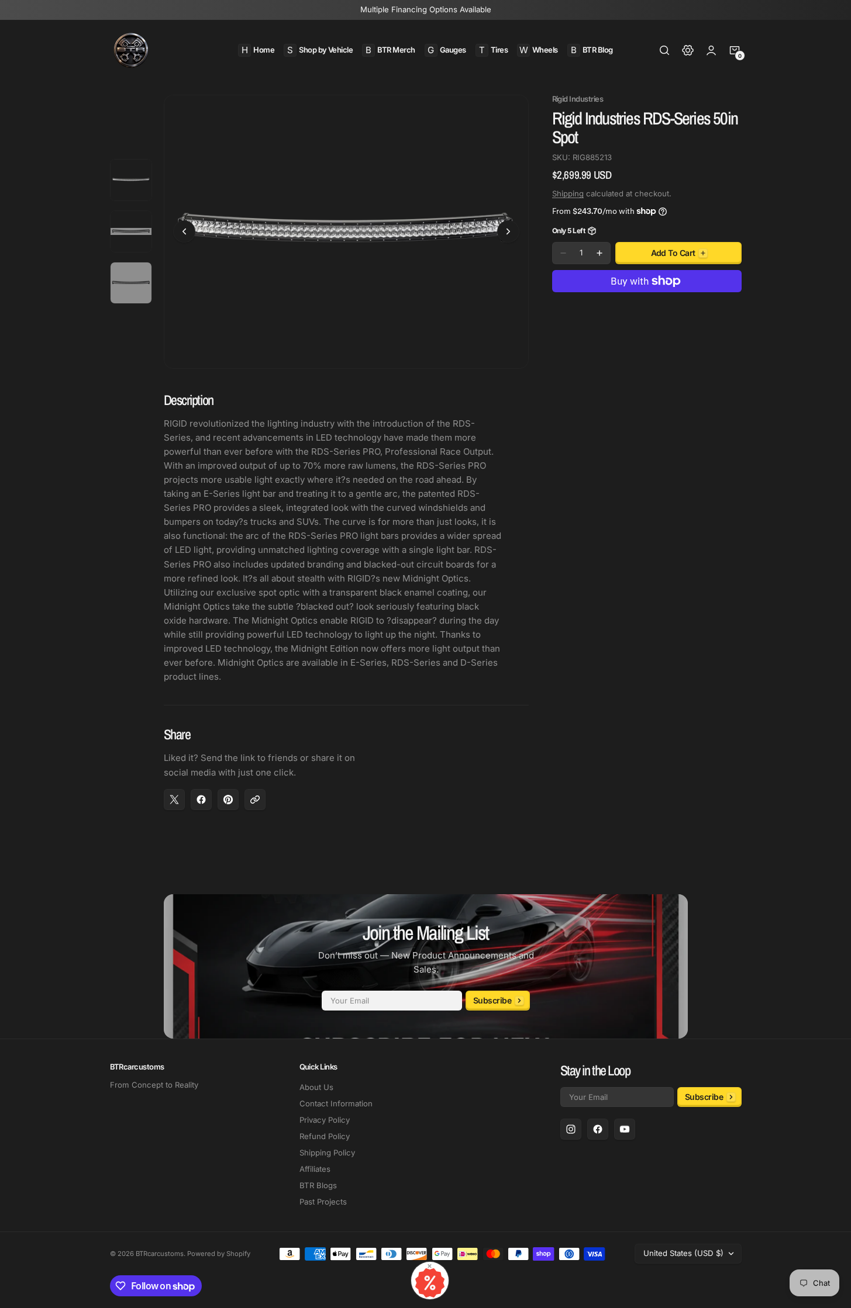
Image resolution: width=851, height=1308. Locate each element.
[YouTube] (624, 1129)
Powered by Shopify (218, 1254)
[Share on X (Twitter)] (174, 799)
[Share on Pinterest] (228, 799)
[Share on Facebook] (201, 799)
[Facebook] (597, 1129)
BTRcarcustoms (160, 1254)
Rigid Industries (578, 99)
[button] (664, 50)
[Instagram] (570, 1129)
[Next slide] (508, 231)
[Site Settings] (688, 50)
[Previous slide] (184, 231)
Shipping (568, 193)
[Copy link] (255, 799)
